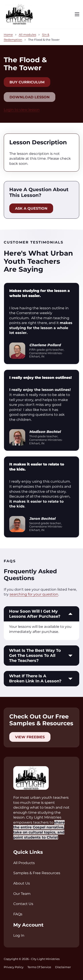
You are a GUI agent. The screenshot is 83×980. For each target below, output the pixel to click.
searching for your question (34, 594)
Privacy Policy (13, 967)
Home (8, 34)
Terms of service (39, 967)
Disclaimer (63, 967)
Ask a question (31, 208)
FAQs (17, 914)
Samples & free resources (36, 873)
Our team (22, 893)
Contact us (23, 903)
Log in (18, 935)
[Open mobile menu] (77, 14)
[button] (41, 613)
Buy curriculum (27, 82)
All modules (27, 34)
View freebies (30, 737)
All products (24, 863)
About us (21, 883)
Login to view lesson (22, 109)
